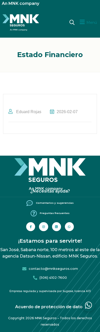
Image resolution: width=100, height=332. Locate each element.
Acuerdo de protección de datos (50, 306)
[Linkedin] (56, 226)
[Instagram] (43, 226)
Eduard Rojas (28, 112)
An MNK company (20, 3)
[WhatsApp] (88, 305)
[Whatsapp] (69, 226)
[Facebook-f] (30, 226)
